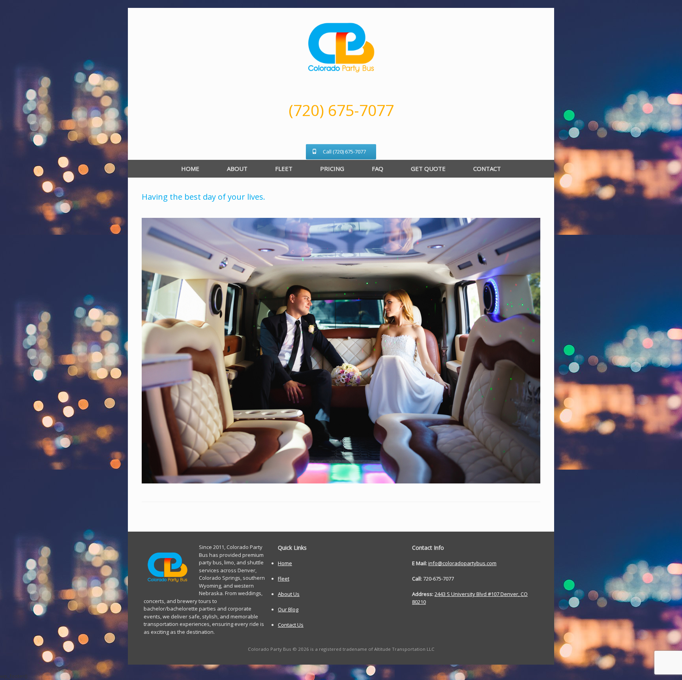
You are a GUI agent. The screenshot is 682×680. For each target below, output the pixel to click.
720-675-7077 (438, 578)
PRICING (332, 168)
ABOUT (237, 168)
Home (285, 563)
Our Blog (288, 609)
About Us (289, 594)
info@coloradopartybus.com (462, 563)
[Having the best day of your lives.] (341, 481)
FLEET (283, 168)
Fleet (283, 578)
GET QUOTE (428, 168)
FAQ (377, 168)
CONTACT (487, 168)
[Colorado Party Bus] (341, 47)
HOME (190, 168)
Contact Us (291, 624)
